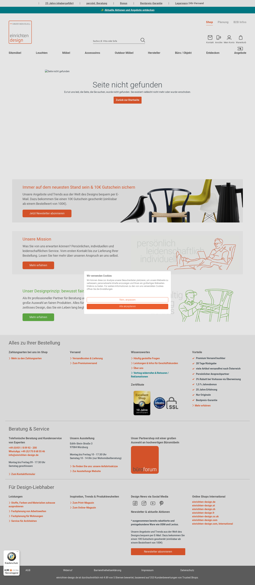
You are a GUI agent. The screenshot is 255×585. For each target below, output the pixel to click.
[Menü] (17, 552)
